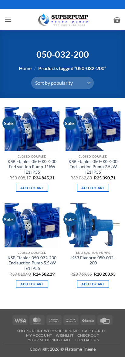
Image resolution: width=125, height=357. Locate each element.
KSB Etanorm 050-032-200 (93, 260)
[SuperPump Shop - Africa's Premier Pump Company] (62, 19)
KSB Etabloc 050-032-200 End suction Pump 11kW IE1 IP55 (32, 167)
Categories (94, 330)
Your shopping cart (49, 340)
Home (25, 68)
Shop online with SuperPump (48, 330)
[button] (8, 19)
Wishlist (65, 335)
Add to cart (32, 188)
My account (39, 335)
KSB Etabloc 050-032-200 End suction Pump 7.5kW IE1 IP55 (93, 167)
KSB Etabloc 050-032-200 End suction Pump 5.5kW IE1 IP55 (32, 263)
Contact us (87, 340)
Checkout (88, 335)
